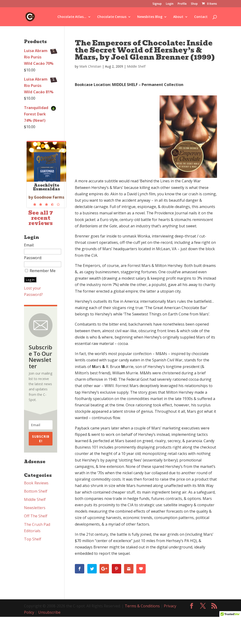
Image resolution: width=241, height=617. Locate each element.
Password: (33, 257)
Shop (194, 4)
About (178, 17)
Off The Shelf (35, 516)
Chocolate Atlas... (71, 17)
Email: (29, 245)
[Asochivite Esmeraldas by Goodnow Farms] (46, 204)
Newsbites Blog (149, 17)
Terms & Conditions (142, 606)
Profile (182, 4)
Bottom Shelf (35, 491)
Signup (157, 4)
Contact (201, 17)
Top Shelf (32, 539)
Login (169, 4)
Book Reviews (36, 483)
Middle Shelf (136, 66)
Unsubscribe (49, 612)
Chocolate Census (111, 17)
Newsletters (34, 507)
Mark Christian (90, 66)
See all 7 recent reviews (40, 218)
